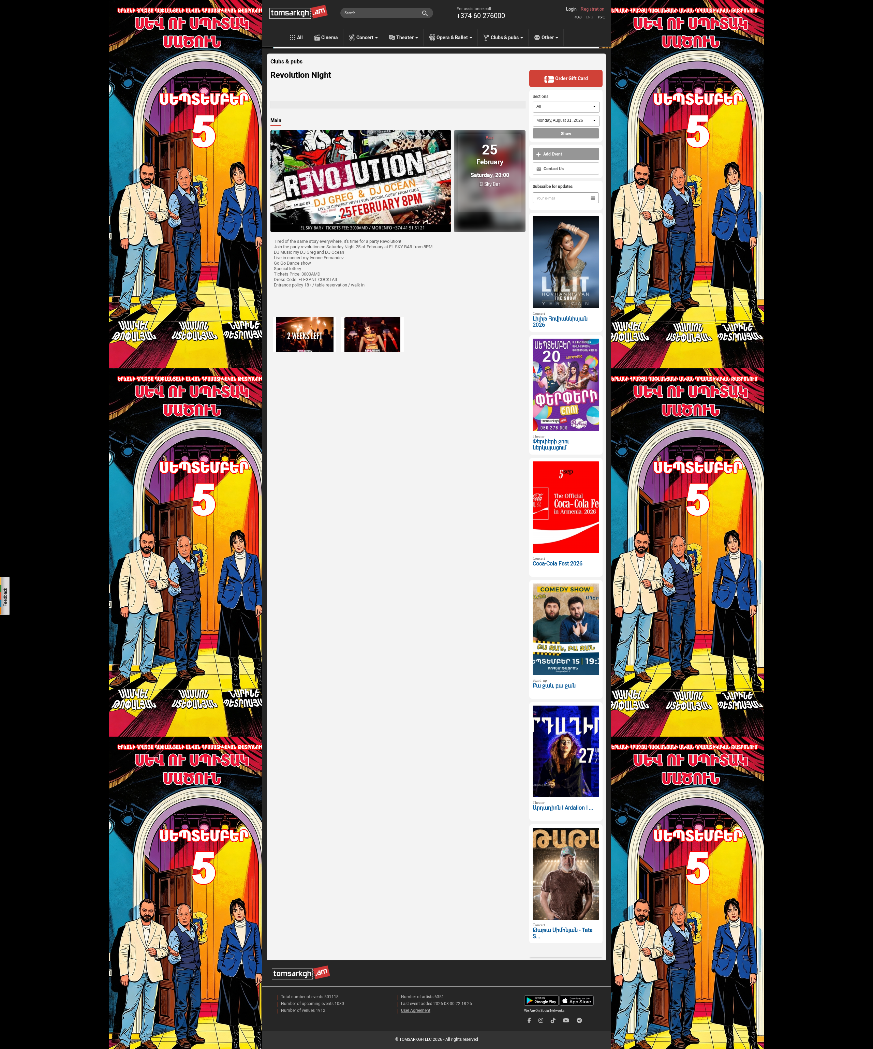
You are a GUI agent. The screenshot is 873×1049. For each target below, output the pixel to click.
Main (275, 120)
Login (571, 9)
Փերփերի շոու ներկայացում (551, 444)
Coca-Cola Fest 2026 (557, 563)
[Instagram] (540, 1020)
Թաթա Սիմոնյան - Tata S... (563, 933)
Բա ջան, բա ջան (554, 685)
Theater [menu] (405, 37)
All (300, 37)
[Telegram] (579, 1020)
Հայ (577, 17)
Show (566, 133)
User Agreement (415, 1010)
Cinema (329, 37)
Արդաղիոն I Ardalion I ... (563, 807)
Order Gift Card (571, 78)
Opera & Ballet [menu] (452, 37)
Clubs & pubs (286, 62)
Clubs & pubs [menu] (505, 37)
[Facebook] (529, 1020)
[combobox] (566, 107)
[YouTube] (566, 1020)
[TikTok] (553, 1020)
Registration (592, 9)
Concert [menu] (365, 37)
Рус (601, 17)
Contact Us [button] (553, 168)
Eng (589, 17)
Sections (540, 96)
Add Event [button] (552, 154)
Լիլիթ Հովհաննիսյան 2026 (560, 321)
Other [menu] (548, 37)
